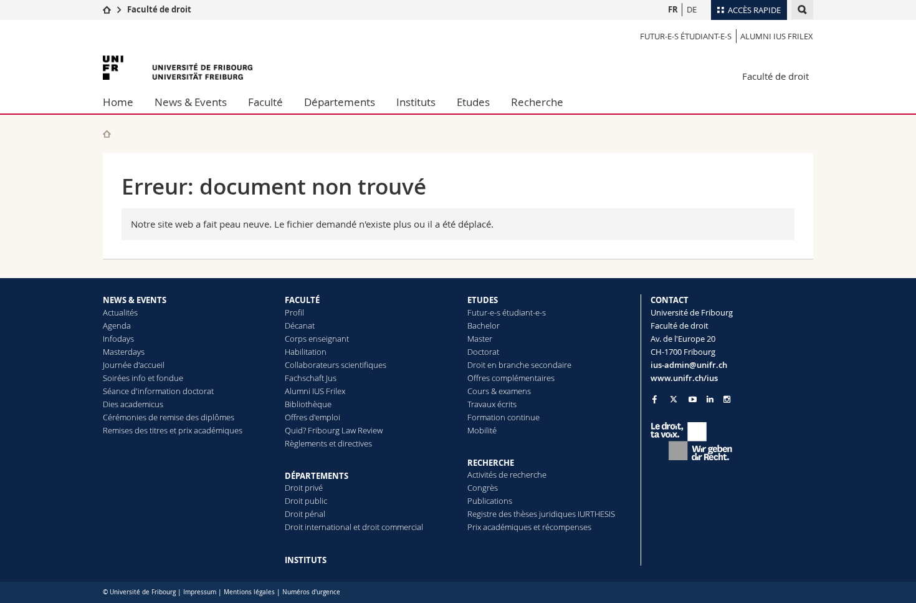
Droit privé (304, 487)
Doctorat (483, 351)
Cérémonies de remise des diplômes (168, 417)
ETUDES (482, 300)
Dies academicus (133, 404)
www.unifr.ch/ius (684, 378)
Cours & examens (499, 391)
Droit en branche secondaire (519, 364)
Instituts (416, 102)
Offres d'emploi (312, 417)
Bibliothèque (308, 404)
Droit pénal (305, 513)
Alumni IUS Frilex (776, 36)
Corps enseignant (317, 338)
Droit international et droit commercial (354, 527)
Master (479, 338)
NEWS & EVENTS (134, 300)
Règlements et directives (328, 443)
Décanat (300, 325)
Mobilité (482, 430)
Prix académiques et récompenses (529, 527)
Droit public (306, 500)
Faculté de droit (159, 9)
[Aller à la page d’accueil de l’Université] (177, 67)
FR (673, 9)
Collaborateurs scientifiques (335, 364)
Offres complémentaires (511, 378)
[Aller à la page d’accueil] (107, 9)
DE (692, 9)
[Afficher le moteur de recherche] (802, 9)
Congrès (482, 487)
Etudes (473, 102)
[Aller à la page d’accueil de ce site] (107, 133)
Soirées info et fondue (143, 378)
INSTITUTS (306, 560)
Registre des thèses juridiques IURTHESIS (541, 513)
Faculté (265, 102)
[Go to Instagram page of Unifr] (726, 399)
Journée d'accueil (134, 364)
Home (118, 102)
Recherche (537, 102)
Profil (294, 312)
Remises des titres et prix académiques (172, 430)
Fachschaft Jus (310, 378)
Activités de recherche (506, 474)
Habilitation (306, 351)
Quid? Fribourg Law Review (334, 430)
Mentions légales (249, 592)
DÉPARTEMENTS (316, 475)
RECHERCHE (490, 462)
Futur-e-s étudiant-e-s (686, 36)
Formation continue (503, 417)
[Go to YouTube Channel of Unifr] (693, 399)
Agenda (117, 325)
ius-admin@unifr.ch (689, 364)
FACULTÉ (302, 300)
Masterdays (124, 351)
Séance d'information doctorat (158, 391)
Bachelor (483, 325)
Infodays (118, 338)
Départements (339, 102)
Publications (489, 500)
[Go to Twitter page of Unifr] (674, 399)
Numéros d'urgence (311, 592)
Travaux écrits (492, 404)
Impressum (199, 592)
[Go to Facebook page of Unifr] (655, 399)
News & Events (191, 102)
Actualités (120, 312)
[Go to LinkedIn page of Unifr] (710, 399)
